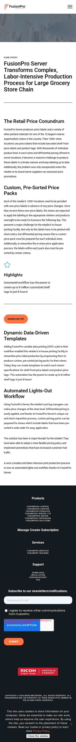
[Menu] (68, 7)
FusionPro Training (38, 553)
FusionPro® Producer (38, 511)
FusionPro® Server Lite (38, 514)
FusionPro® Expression (38, 518)
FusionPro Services (38, 551)
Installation (38, 575)
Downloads (38, 573)
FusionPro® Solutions (38, 521)
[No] (71, 724)
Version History (38, 577)
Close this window (38, 736)
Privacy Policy (41, 730)
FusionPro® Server (38, 516)
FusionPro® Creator (38, 509)
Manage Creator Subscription (38, 530)
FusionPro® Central (38, 507)
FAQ (38, 580)
